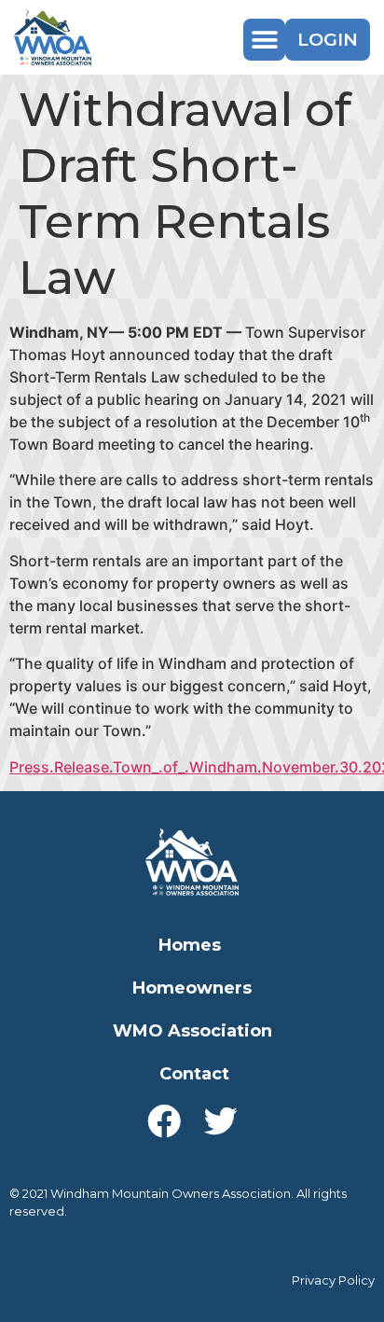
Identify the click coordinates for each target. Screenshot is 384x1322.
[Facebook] (164, 1121)
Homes (189, 945)
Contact (194, 1074)
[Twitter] (221, 1121)
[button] (264, 40)
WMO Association (192, 1031)
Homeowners (192, 988)
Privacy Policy (333, 1280)
